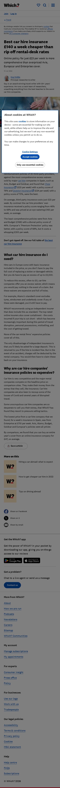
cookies (22, 121)
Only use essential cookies (30, 164)
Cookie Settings (30, 151)
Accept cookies (30, 156)
